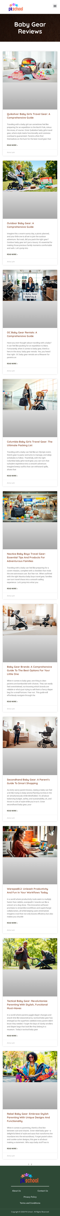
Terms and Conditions (30, 1203)
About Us (16, 1191)
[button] (55, 6)
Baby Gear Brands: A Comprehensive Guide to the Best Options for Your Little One (29, 670)
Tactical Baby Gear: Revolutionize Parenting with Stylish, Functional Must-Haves (27, 1004)
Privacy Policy (30, 1197)
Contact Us (43, 1191)
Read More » (12, 145)
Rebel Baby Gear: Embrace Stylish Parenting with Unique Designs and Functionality (28, 1117)
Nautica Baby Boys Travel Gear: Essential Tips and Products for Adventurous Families (26, 557)
